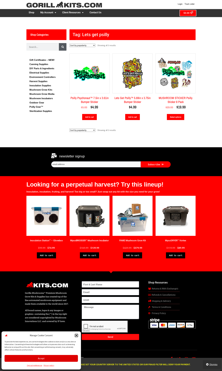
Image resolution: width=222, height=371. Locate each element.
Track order (190, 4)
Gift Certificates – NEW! (42, 60)
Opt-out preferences (34, 365)
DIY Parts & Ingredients (41, 68)
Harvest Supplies (38, 81)
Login (180, 4)
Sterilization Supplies (40, 111)
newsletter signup (72, 156)
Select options (175, 117)
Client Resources (71, 12)
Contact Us (95, 12)
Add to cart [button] (89, 117)
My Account (46, 12)
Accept (41, 358)
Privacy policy (49, 365)
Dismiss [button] (213, 364)
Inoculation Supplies (40, 85)
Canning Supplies (38, 64)
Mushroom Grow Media (41, 94)
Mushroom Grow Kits (40, 90)
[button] (76, 335)
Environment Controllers (42, 77)
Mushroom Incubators (41, 98)
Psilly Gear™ (36, 107)
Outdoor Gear (36, 102)
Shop (31, 12)
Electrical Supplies (39, 73)
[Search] (62, 47)
